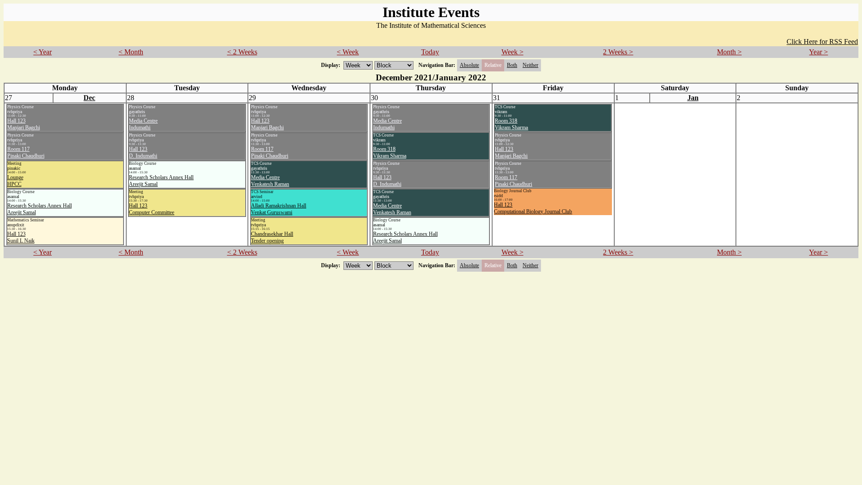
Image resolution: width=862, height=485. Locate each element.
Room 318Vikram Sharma (389, 152)
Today (430, 52)
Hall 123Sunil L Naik (21, 237)
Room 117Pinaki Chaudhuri (25, 152)
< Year (42, 52)
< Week (348, 52)
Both (512, 65)
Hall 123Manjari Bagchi (23, 124)
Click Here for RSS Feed (822, 41)
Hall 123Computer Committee (151, 209)
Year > (818, 52)
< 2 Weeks (242, 52)
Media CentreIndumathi (143, 124)
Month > (729, 52)
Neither (530, 65)
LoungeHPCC (15, 180)
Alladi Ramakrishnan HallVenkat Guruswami (278, 209)
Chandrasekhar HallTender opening (272, 237)
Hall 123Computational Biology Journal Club (533, 208)
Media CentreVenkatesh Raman (270, 180)
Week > (512, 52)
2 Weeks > (618, 52)
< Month (131, 52)
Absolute (469, 65)
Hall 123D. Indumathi (143, 152)
